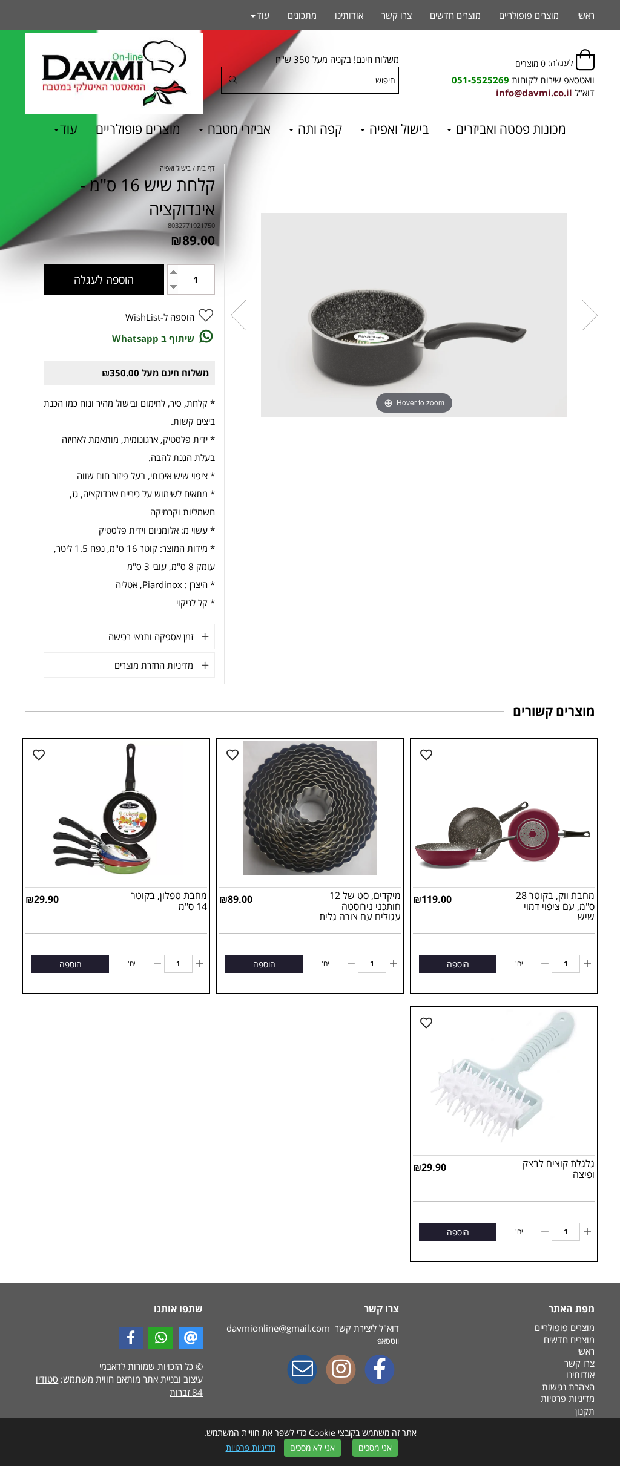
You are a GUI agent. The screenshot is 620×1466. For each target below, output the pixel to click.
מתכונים (302, 15)
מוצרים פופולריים (138, 128)
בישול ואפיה (397, 128)
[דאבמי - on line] (114, 73)
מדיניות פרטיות (250, 1447)
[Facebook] (379, 1370)
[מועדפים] (426, 755)
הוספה (458, 964)
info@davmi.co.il (534, 93)
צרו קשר (396, 15)
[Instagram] (340, 1370)
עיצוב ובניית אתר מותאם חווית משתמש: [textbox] (119, 1385)
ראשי (586, 15)
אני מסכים (375, 1447)
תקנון (585, 1411)
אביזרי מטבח (238, 128)
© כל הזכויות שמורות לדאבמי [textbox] (150, 1366)
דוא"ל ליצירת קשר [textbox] (312, 1328)
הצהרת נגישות (568, 1387)
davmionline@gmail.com (278, 1328)
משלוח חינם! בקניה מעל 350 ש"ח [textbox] (336, 59)
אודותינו (349, 15)
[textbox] (523, 80)
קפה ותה (318, 128)
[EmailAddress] (302, 1370)
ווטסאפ (388, 1340)
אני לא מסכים (312, 1447)
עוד (69, 128)
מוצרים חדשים (455, 15)
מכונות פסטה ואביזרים (509, 128)
